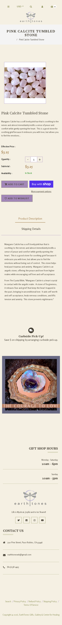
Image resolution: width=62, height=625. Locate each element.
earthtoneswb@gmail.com (19, 554)
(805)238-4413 (13, 567)
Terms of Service (31, 605)
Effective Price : (8, 146)
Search (8, 601)
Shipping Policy (50, 601)
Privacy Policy (20, 601)
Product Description (30, 218)
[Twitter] (18, 520)
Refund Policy (35, 601)
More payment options (41, 191)
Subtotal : (6, 166)
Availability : (6, 173)
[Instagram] (34, 520)
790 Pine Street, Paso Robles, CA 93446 (25, 542)
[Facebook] (26, 520)
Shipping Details (31, 228)
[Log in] (42, 6)
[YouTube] (42, 520)
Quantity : (6, 159)
